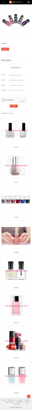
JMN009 (16, 252)
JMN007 (16, 323)
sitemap (17, 404)
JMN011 (16, 182)
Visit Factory (9, 402)
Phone (3, 85)
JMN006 (16, 358)
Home (3, 400)
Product (20, 400)
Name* (3, 80)
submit (14, 106)
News (27, 402)
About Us (28, 400)
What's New (11, 400)
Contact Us (19, 402)
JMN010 (16, 217)
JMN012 (16, 147)
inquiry (5, 49)
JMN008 (16, 287)
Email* (3, 75)
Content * (4, 90)
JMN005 (16, 393)
